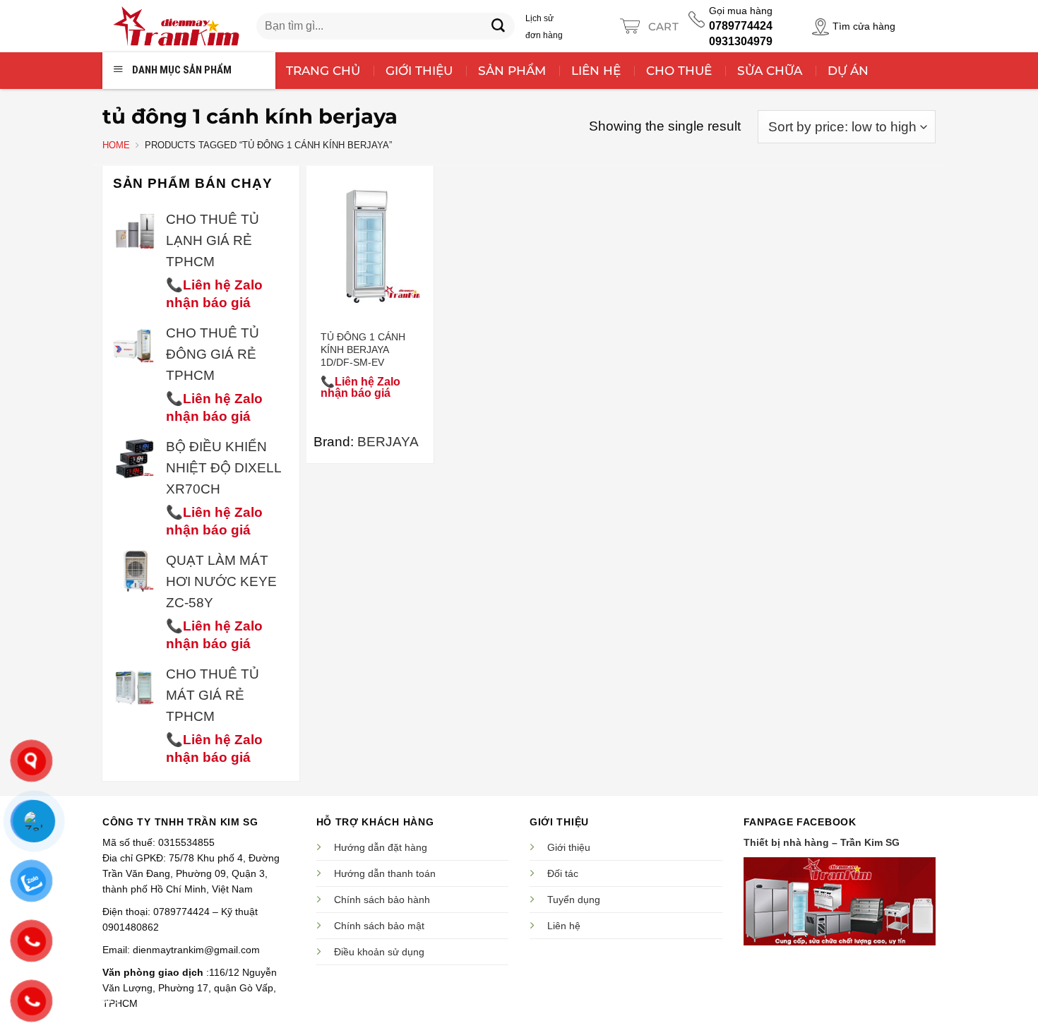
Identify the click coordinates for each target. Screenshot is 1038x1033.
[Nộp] (498, 26)
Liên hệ (563, 925)
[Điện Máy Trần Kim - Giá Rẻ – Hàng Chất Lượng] (175, 26)
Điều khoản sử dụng (379, 951)
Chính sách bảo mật (379, 925)
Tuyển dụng (573, 899)
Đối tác (562, 873)
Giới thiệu (568, 847)
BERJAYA (388, 441)
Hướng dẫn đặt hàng (380, 847)
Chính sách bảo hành (382, 899)
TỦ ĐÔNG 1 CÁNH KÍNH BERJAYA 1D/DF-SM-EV (363, 349)
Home (116, 145)
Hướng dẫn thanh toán (385, 873)
